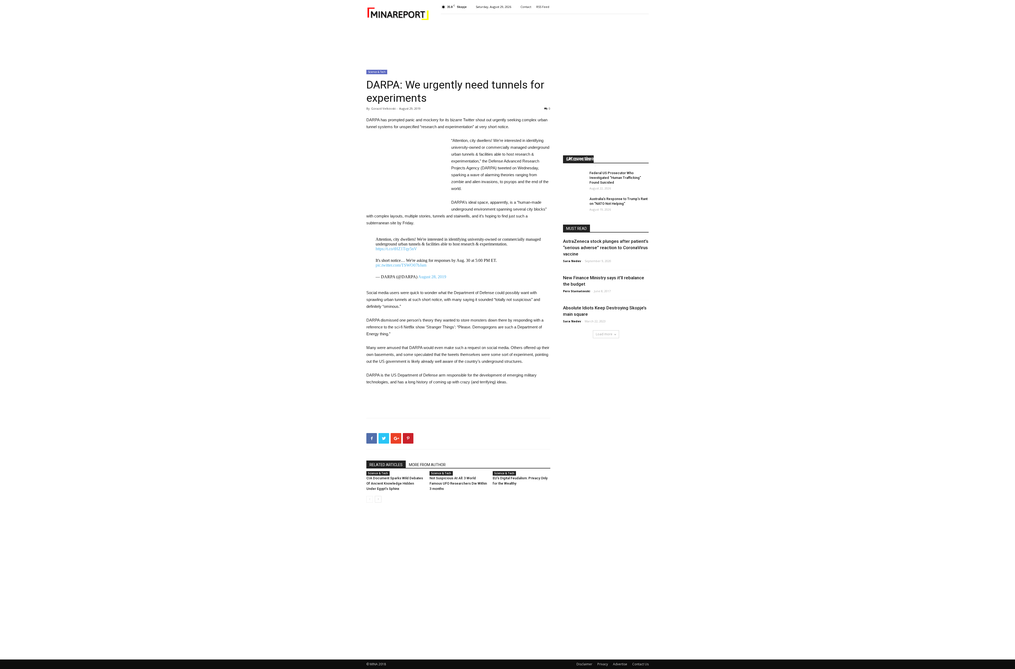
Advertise (620, 664)
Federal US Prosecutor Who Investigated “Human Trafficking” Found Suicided (615, 177)
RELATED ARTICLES (386, 465)
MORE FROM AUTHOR (427, 465)
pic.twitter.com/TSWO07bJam (401, 265)
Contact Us (640, 664)
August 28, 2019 (432, 277)
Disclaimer (584, 664)
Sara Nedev (572, 261)
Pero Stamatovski (576, 291)
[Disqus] (458, 581)
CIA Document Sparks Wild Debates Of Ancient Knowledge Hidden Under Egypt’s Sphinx (394, 483)
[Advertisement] (507, 46)
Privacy (602, 664)
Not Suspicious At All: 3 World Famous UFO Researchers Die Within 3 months (458, 483)
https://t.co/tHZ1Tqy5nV (396, 249)
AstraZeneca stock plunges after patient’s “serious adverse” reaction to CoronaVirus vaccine (605, 248)
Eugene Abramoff (580, 166)
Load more (604, 334)
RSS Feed (542, 7)
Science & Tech (377, 72)
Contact (525, 7)
